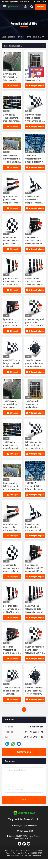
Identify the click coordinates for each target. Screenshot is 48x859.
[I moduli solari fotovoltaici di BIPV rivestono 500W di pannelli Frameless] (35, 225)
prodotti (11, 37)
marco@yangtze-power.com (15, 2)
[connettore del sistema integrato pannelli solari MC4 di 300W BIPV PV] (12, 225)
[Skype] (7, 744)
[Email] (19, 744)
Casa (4, 37)
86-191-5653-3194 (38, 2)
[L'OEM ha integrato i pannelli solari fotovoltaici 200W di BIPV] (35, 307)
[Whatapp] (13, 744)
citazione (40, 6)
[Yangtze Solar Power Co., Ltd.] (13, 7)
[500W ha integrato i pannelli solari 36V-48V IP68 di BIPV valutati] (35, 348)
